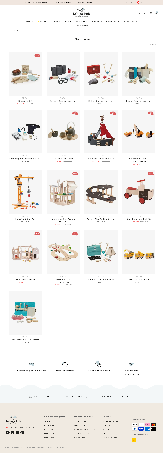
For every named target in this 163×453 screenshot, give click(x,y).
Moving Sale (129, 21)
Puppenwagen (50, 437)
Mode (55, 21)
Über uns (106, 425)
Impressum (40, 447)
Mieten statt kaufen (110, 421)
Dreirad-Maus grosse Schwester (86, 429)
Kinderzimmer (49, 433)
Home (7, 31)
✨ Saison (41, 21)
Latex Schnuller (79, 425)
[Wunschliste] (140, 13)
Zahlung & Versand (110, 437)
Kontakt (129, 2)
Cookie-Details (59, 447)
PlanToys (17, 31)
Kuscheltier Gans (80, 421)
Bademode (48, 429)
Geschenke (111, 21)
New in (29, 21)
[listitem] (36, 2)
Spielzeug (80, 21)
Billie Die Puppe (80, 437)
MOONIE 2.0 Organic (81, 433)
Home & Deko (49, 425)
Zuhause (96, 21)
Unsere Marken (81, 25)
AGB (22, 447)
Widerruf (49, 447)
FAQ (104, 433)
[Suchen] (145, 13)
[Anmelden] (150, 14)
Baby (67, 21)
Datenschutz (30, 447)
